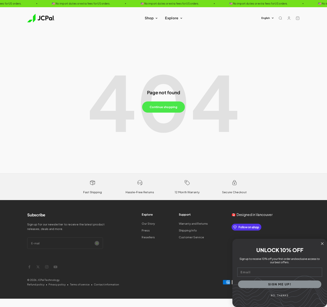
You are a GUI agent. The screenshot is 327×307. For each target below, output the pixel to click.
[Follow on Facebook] (29, 267)
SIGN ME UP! (279, 284)
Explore (171, 18)
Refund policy (35, 284)
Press (146, 230)
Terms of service (80, 284)
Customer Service (191, 237)
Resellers (148, 237)
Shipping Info (188, 230)
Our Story (148, 223)
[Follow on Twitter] (38, 267)
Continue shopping (163, 107)
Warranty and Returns (193, 223)
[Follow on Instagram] (47, 267)
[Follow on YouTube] (55, 267)
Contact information (106, 284)
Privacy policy (57, 284)
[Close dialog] (322, 243)
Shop (149, 18)
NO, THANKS (280, 295)
